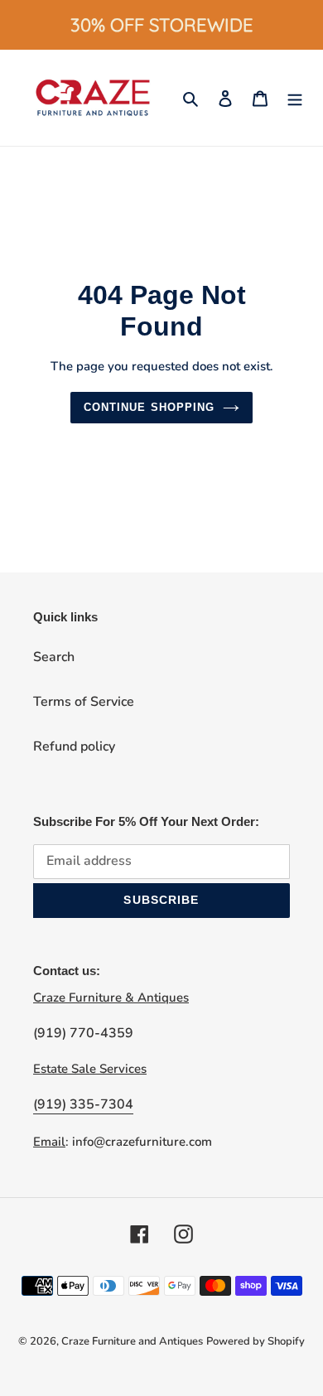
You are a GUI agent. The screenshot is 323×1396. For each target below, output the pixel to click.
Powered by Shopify (255, 1341)
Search (54, 657)
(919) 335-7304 (83, 1104)
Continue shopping (149, 407)
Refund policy (74, 746)
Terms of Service (83, 702)
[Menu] (294, 98)
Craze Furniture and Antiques (132, 1341)
